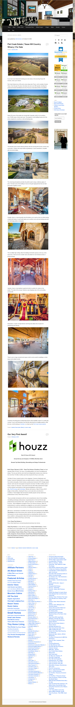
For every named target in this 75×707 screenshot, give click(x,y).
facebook (55, 39)
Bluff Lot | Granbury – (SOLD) (55, 562)
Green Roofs (18, 580)
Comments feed (11, 559)
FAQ (9, 30)
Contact (63, 27)
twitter (61, 39)
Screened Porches (11, 610)
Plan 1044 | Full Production (55, 659)
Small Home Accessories (20, 610)
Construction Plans (30, 27)
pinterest (58, 39)
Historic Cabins (16, 582)
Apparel (30, 566)
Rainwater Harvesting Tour (55, 626)
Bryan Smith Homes (58, 103)
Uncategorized (20, 634)
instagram (55, 42)
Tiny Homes (11, 627)
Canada (16, 573)
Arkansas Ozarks (32, 567)
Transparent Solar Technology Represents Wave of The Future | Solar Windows (57, 614)
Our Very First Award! (17, 434)
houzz (61, 42)
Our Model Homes (32, 624)
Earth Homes (12, 575)
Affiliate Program (39, 27)
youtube (64, 39)
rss (58, 42)
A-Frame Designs (32, 558)
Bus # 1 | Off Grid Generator (55, 671)
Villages (47, 27)
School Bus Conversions (13, 608)
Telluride (30, 657)
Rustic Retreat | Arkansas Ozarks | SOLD (58, 567)
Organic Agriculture (14, 599)
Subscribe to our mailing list (61, 114)
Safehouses (31, 635)
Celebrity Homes (32, 573)
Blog (13, 30)
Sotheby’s (22, 424)
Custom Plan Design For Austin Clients (58, 592)
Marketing (15, 588)
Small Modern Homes (13, 619)
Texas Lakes (17, 427)
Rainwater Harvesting (33, 631)
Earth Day (30, 581)
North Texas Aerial (53, 654)
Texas (29, 659)
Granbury (30, 589)
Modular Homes (12, 591)
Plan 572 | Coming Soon (54, 668)
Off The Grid (13, 596)
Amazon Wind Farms (33, 564)
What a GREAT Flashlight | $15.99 (56, 691)
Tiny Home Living (16, 624)
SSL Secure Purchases (59, 110)
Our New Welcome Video (54, 645)
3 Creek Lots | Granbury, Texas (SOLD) (57, 569)
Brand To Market (58, 102)
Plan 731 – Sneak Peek (54, 587)
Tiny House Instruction (21, 632)
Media (52, 27)
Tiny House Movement (54, 643)
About (14, 27)
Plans (22, 601)
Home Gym (30, 600)
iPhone (14, 489)
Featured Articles (16, 578)
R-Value (30, 629)
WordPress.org (11, 561)
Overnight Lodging (14, 601)
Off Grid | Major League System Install (57, 559)
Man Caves (30, 609)
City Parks (30, 575)
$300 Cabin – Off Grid (54, 649)
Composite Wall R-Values (54, 586)
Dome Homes (31, 580)
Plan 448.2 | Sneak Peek (54, 657)
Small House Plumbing (33, 648)
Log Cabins (18, 587)
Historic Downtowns (32, 597)
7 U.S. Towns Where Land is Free (56, 690)
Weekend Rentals (14, 637)
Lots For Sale (10, 588)
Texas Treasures (19, 621)
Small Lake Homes (14, 617)
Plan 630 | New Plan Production (56, 646)
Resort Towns (13, 603)
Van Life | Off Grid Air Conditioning (57, 558)
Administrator (18, 39)
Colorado (21, 573)
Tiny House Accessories (13, 629)
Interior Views (13, 584)
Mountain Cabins (15, 593)
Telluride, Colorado (53, 648)
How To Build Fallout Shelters (55, 651)
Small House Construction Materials (16, 615)
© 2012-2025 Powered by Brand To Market (37, 702)
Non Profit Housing (32, 618)
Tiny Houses (11, 634)
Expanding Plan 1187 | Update (56, 660)
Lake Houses (11, 587)
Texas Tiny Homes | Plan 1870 (55, 662)
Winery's (23, 427)
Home (9, 27)
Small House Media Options (34, 646)
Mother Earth (52, 652)
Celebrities (30, 572)
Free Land (30, 587)
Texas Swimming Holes (33, 663)
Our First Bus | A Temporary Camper (57, 676)
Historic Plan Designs (33, 598)
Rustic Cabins (13, 606)
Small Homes (14, 612)
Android (21, 489)
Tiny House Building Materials (13, 630)
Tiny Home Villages (20, 627)
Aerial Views (31, 559)
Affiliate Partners (16, 567)
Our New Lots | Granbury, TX (55, 655)
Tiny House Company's (12, 632)
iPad (11, 489)
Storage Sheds (31, 654)
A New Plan (11, 573)
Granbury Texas (11, 580)
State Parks (30, 652)
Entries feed (10, 558)
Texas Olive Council (32, 662)
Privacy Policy (57, 108)
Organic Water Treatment (33, 623)
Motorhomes (20, 591)
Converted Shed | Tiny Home (55, 561)
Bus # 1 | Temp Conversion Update (57, 669)
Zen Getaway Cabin (53, 610)
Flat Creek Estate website (39, 424)
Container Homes (32, 578)
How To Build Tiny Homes (34, 601)
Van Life (30, 680)
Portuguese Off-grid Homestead (56, 556)
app (16, 489)
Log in (9, 556)
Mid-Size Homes (20, 589)
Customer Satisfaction (27, 548)
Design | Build (20, 27)
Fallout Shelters (31, 584)
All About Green (15, 570)
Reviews (58, 27)
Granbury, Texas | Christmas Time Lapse (58, 597)
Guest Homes (10, 582)
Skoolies (30, 640)
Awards (13, 427)
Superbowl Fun (31, 655)
